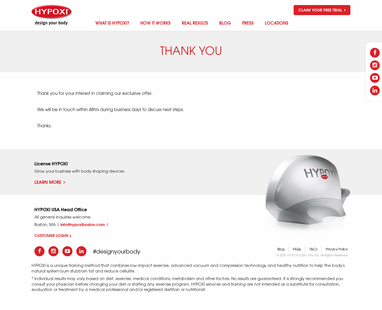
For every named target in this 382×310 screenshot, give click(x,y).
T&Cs (313, 249)
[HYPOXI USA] (53, 15)
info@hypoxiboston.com (82, 224)
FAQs (297, 249)
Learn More (47, 181)
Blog (280, 249)
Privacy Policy (337, 249)
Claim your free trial (320, 10)
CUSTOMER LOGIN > (53, 235)
